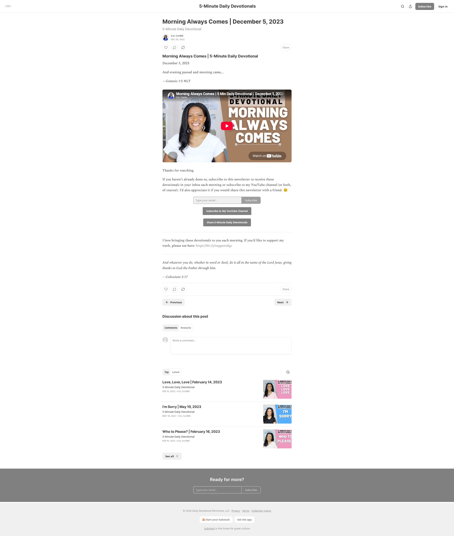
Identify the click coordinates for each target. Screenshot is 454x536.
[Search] (402, 6)
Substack (209, 528)
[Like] (166, 47)
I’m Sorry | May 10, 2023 (181, 407)
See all (169, 456)
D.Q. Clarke (177, 36)
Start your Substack (218, 519)
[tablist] (177, 327)
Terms (245, 510)
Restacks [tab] (186, 327)
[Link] (157, 56)
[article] (227, 389)
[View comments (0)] (174, 47)
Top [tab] (167, 372)
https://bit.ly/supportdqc (214, 245)
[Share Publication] (410, 6)
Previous (176, 302)
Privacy (236, 510)
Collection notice (261, 510)
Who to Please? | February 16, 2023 (191, 432)
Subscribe (424, 6)
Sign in (443, 6)
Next (280, 302)
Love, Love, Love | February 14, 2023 (192, 382)
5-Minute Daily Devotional (178, 387)
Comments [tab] (171, 327)
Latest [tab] (175, 372)
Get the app (244, 519)
